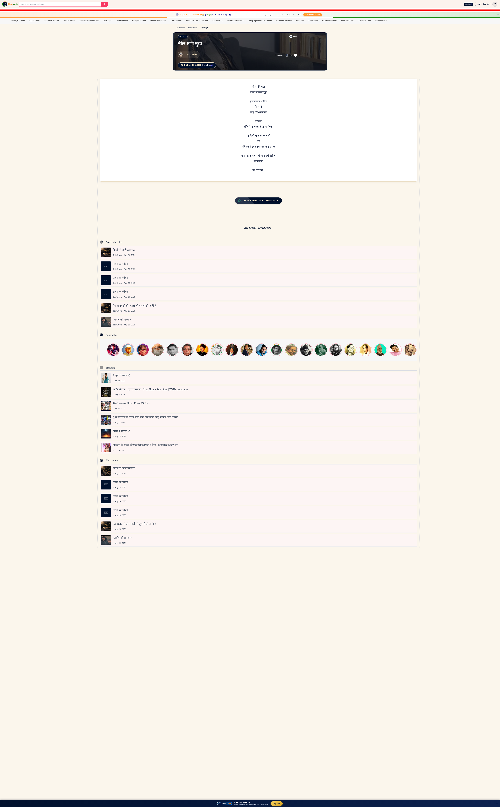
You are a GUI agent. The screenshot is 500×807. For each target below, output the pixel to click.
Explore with (192, 64)
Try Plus (276, 804)
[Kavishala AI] (468, 4)
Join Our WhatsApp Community (260, 200)
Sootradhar (180, 27)
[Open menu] (494, 4)
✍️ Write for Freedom (312, 15)
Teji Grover (192, 27)
